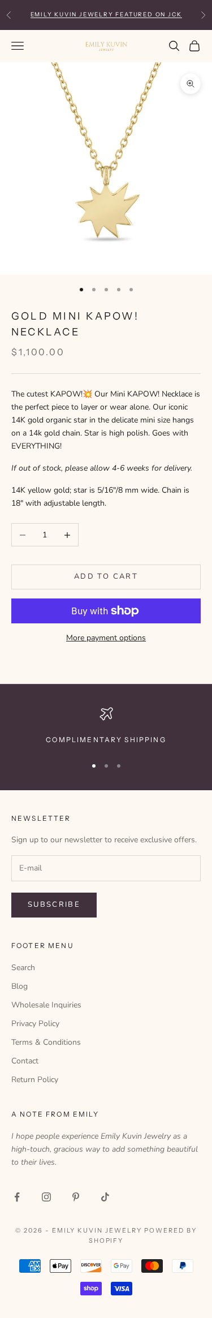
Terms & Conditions (46, 1042)
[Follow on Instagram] (46, 1197)
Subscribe (54, 904)
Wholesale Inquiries (46, 1005)
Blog (19, 986)
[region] (106, 726)
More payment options (106, 637)
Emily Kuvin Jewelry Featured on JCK (106, 14)
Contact (24, 1061)
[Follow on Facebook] (17, 1197)
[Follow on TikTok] (105, 1197)
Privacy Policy (35, 1023)
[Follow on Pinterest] (75, 1197)
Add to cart (106, 576)
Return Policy (34, 1079)
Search (23, 967)
